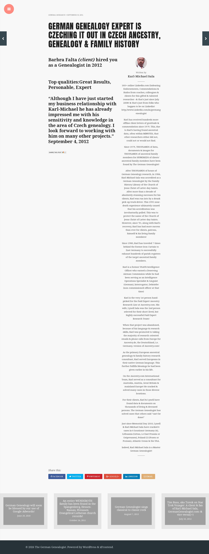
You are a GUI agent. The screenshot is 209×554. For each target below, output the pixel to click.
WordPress (89, 547)
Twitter (76, 476)
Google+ (114, 476)
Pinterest (94, 476)
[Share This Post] (57, 152)
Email (149, 476)
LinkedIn (132, 476)
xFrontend (106, 547)
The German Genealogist (50, 547)
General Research (56, 15)
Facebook (57, 476)
